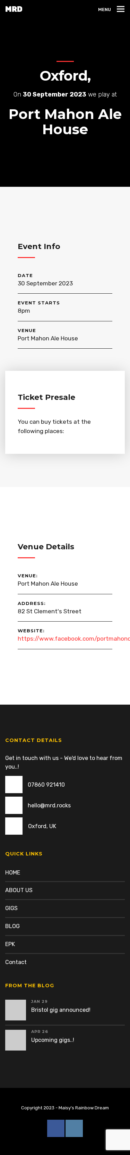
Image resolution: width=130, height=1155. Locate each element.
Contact (16, 962)
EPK (10, 944)
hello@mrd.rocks (49, 805)
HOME (12, 872)
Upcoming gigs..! (52, 1040)
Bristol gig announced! (60, 1010)
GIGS (11, 908)
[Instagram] (74, 1128)
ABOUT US (19, 890)
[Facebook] (55, 1128)
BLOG (12, 926)
